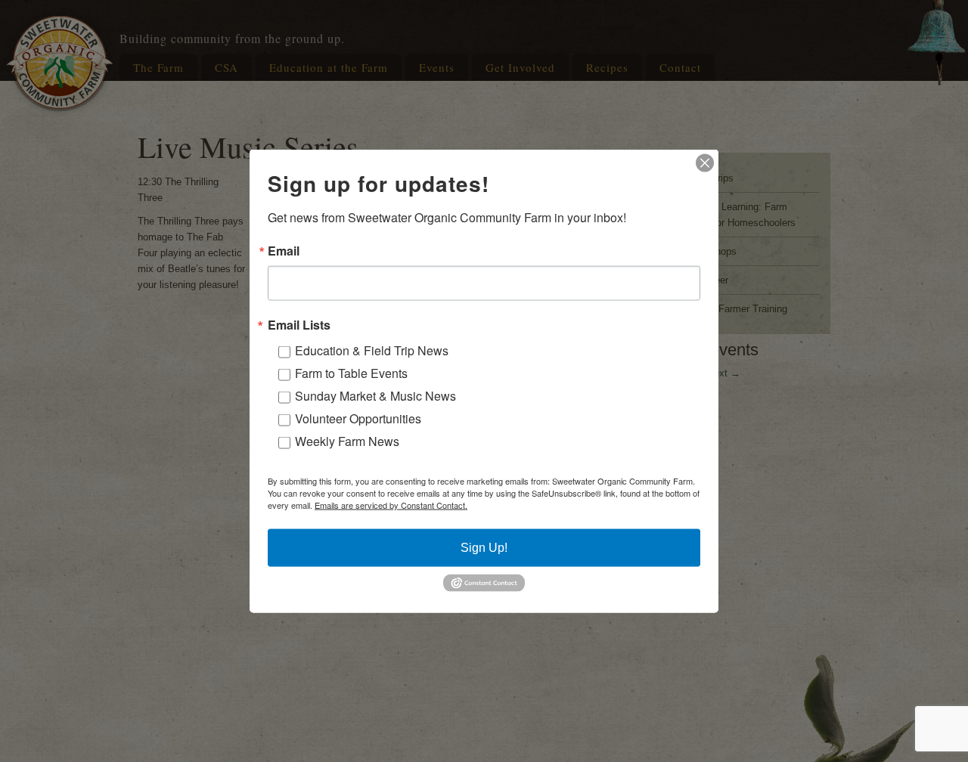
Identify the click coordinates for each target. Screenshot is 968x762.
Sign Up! (484, 547)
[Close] (705, 163)
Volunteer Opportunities (358, 418)
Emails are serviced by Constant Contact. (391, 505)
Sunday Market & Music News (375, 395)
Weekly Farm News (347, 441)
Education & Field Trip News (371, 350)
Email (283, 251)
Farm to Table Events (351, 373)
